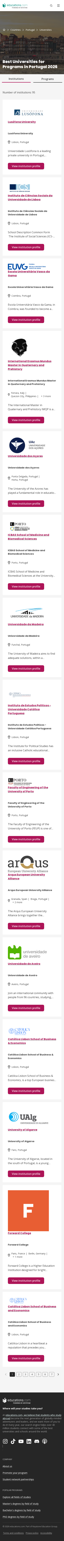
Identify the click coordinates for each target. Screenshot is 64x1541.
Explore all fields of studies (17, 1497)
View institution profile (26, 166)
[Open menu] (58, 6)
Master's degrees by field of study (21, 1503)
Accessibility (46, 1533)
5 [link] (38, 1374)
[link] (46, 30)
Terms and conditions (13, 1533)
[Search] (51, 6)
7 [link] (51, 1374)
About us (7, 1466)
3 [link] (25, 1374)
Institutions (16, 79)
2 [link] (19, 1374)
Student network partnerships (18, 1479)
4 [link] (32, 1374)
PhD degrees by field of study (18, 1516)
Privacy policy (32, 1533)
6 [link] (45, 1374)
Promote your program (15, 1472)
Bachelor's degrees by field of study (22, 1510)
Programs (48, 79)
